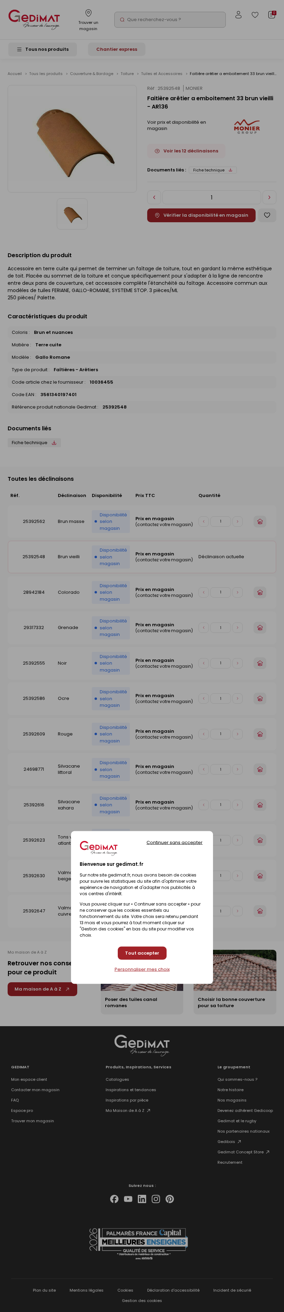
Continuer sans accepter (175, 842)
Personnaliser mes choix (142, 969)
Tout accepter (142, 953)
